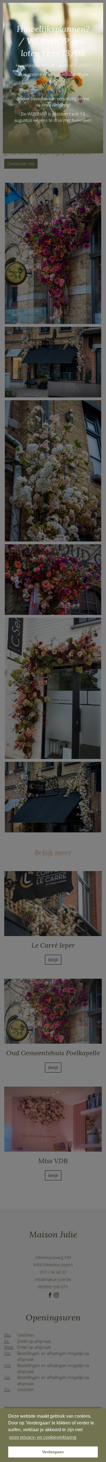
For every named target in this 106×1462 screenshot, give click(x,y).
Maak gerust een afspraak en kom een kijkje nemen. (53, 134)
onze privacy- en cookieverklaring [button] (42, 1437)
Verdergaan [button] (53, 1452)
